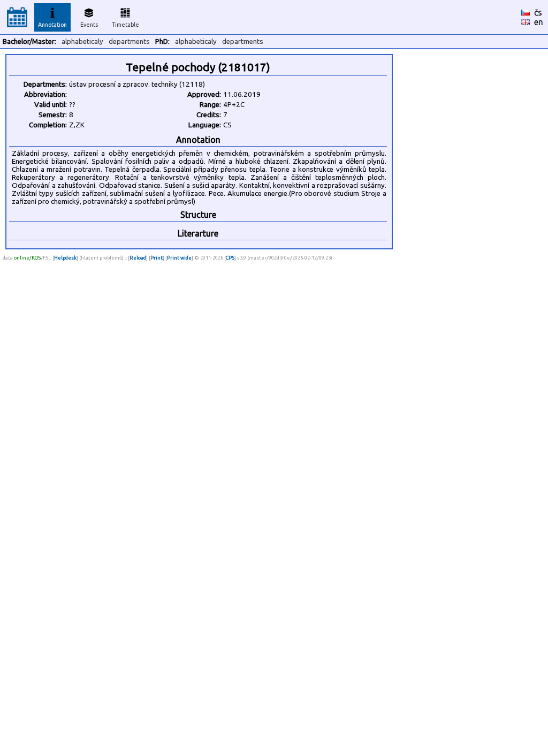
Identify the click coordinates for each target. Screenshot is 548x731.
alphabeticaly (82, 41)
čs (538, 12)
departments (129, 41)
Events (89, 24)
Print (156, 258)
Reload (138, 258)
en (538, 22)
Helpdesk (65, 258)
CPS (230, 258)
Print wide (179, 258)
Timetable (125, 24)
